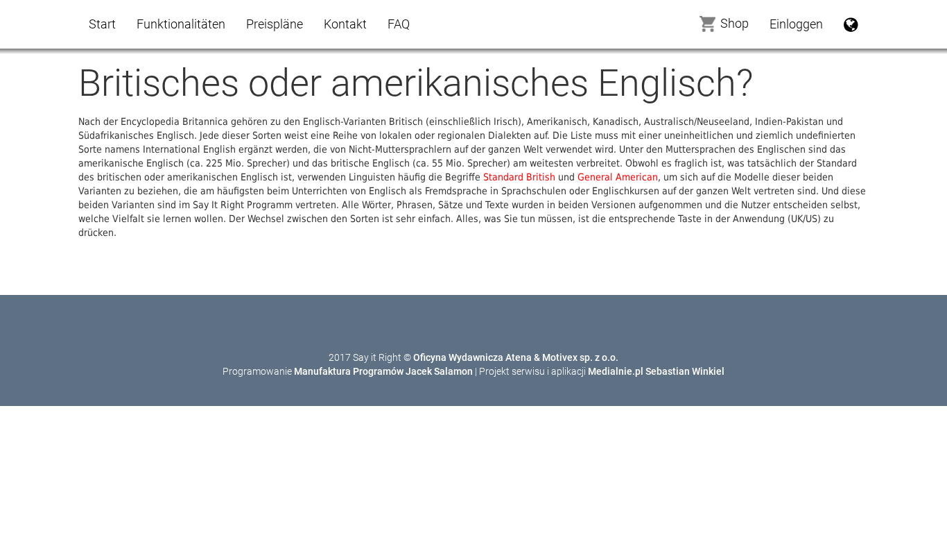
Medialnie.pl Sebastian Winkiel (656, 371)
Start (102, 24)
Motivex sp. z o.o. (580, 357)
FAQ (399, 24)
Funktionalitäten (181, 24)
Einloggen (796, 24)
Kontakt (345, 24)
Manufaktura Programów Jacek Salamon (383, 371)
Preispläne (274, 24)
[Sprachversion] (851, 24)
